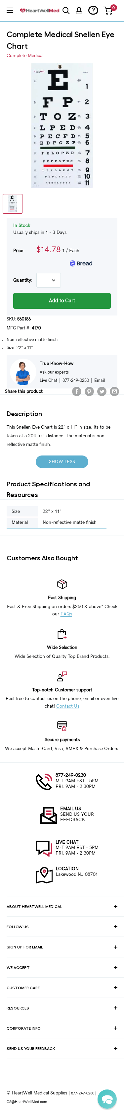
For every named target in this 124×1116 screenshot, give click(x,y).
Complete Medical (25, 55)
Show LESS (62, 461)
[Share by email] (114, 391)
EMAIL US (70, 808)
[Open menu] (10, 10)
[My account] (79, 10)
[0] (108, 11)
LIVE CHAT (67, 842)
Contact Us (67, 706)
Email (99, 381)
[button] (107, 1099)
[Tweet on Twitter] (101, 391)
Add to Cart (62, 300)
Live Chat (48, 381)
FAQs (66, 614)
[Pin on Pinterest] (89, 391)
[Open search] (66, 10)
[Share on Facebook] (76, 391)
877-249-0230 (71, 775)
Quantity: (22, 280)
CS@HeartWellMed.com (27, 1102)
